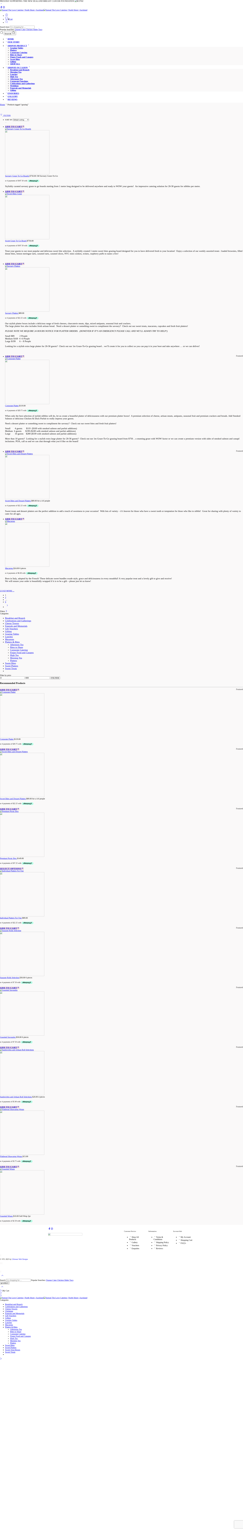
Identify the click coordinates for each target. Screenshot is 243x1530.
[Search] (6, 22)
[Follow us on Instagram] (4, 8)
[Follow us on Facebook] (1, 8)
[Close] (6, 611)
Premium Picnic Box (8, 858)
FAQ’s (183, 1243)
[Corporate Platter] (124, 381)
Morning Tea (15, 72)
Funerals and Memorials (20, 88)
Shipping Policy (162, 1242)
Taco (40, 29)
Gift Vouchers (11, 628)
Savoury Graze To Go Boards (17, 176)
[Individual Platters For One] (121, 893)
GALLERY (13, 96)
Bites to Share (16, 55)
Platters (13, 50)
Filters (7, 115)
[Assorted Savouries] (121, 1012)
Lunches (13, 74)
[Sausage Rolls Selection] (121, 953)
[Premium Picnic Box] (121, 833)
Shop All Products (134, 1238)
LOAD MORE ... (7, 591)
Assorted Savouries (8, 1037)
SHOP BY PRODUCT (17, 46)
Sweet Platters (11, 666)
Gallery (135, 1242)
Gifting (13, 62)
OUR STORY (14, 42)
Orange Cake (20, 29)
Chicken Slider (32, 29)
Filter (55, 678)
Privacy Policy (162, 1245)
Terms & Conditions (158, 1238)
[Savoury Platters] (124, 288)
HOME (11, 39)
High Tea (14, 77)
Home (2, 105)
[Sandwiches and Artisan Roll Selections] (121, 1072)
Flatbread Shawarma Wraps (11, 1156)
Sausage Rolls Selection (10, 978)
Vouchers (135, 1245)
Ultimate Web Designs (20, 1259)
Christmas (9, 1311)
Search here (5, 27)
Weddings (14, 86)
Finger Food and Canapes (22, 652)
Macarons (9, 568)
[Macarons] (124, 543)
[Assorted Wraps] (121, 1191)
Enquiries (135, 1248)
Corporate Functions (19, 81)
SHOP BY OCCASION (18, 68)
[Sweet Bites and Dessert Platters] (124, 476)
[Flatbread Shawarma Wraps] (121, 1131)
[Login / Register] (6, 16)
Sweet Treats (11, 668)
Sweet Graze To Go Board (16, 241)
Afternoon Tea (16, 79)
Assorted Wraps (6, 1216)
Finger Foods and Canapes (21, 57)
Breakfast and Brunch (19, 70)
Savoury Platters (12, 313)
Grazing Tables (16, 48)
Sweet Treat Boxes (12, 1350)
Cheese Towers (12, 623)
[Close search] (2, 1288)
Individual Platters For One (11, 918)
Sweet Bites (15, 59)
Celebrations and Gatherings (22, 83)
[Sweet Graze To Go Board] (124, 216)
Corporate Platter (12, 406)
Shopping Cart (186, 1240)
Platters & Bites (12, 642)
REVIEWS (12, 99)
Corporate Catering (18, 52)
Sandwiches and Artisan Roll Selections (16, 1097)
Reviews (159, 1248)
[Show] (1, 4)
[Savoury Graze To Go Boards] (124, 151)
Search (8, 34)
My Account (186, 1237)
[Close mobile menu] (1, 1295)
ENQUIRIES (13, 93)
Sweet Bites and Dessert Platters (18, 501)
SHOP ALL (15, 64)
